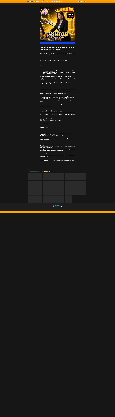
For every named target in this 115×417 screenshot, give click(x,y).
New (49, 171)
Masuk (80, 1)
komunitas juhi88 (50, 118)
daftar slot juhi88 (48, 146)
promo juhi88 (56, 100)
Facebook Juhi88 (45, 123)
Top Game (45, 171)
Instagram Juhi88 (45, 122)
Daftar (84, 1)
